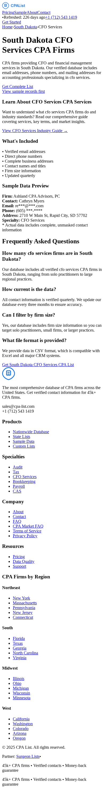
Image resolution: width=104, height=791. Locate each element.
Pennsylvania (24, 607)
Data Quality (23, 561)
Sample (20, 12)
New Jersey (23, 612)
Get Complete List (17, 86)
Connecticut (23, 617)
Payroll (19, 486)
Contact (43, 12)
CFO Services (25, 476)
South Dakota (25, 27)
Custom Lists (24, 446)
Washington (23, 723)
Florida (19, 638)
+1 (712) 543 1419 (61, 17)
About (32, 12)
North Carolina (25, 653)
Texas (18, 643)
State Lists (21, 436)
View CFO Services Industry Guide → (35, 130)
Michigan (21, 688)
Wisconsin (21, 693)
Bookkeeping (24, 481)
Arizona (19, 733)
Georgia (19, 648)
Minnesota (21, 698)
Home (7, 27)
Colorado (21, 728)
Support (19, 566)
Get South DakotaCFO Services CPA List (38, 364)
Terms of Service (27, 531)
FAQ (17, 521)
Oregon (19, 738)
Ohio (17, 683)
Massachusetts (25, 603)
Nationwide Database (31, 431)
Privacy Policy (25, 535)
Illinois (18, 678)
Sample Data (23, 441)
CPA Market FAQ (28, 526)
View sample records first (23, 91)
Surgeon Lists (27, 756)
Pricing (8, 12)
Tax (16, 472)
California (21, 719)
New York (21, 598)
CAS (17, 491)
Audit (17, 467)
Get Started (11, 22)
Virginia (19, 657)
